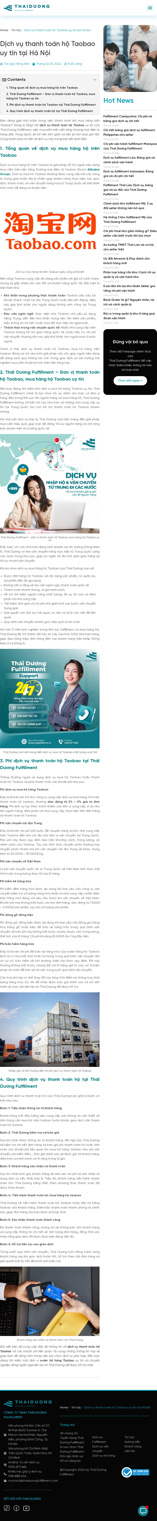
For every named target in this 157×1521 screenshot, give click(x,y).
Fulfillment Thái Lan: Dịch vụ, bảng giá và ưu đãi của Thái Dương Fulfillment (128, 190)
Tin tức (16, 30)
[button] (150, 8)
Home (4, 30)
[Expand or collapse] (95, 80)
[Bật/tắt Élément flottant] (143, 1511)
